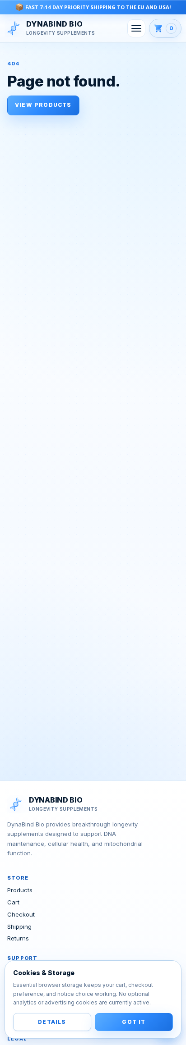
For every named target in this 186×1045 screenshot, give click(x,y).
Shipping (19, 926)
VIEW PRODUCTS (43, 104)
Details (52, 1021)
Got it (133, 1021)
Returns (18, 938)
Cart (13, 902)
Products (20, 890)
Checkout (21, 914)
